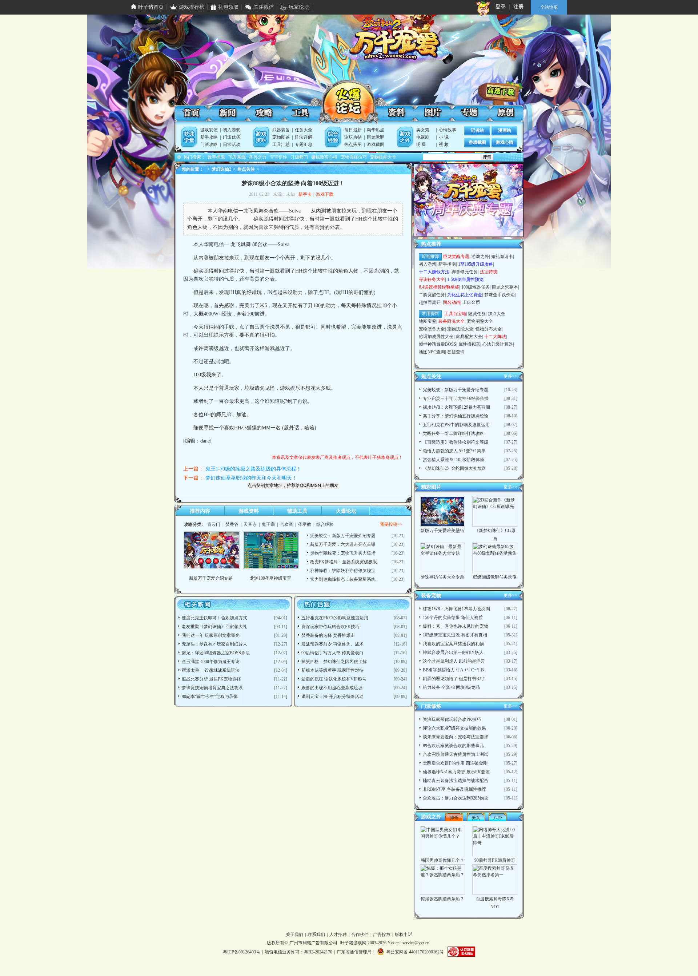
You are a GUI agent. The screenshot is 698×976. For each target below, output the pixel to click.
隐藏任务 (477, 313)
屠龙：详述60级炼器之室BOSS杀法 (216, 652)
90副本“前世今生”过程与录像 (210, 696)
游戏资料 (248, 511)
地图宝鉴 (427, 321)
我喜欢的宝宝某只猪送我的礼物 (453, 643)
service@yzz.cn (415, 942)
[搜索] (486, 157)
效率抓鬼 (216, 157)
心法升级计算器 (497, 344)
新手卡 (305, 194)
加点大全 (496, 313)
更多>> (510, 376)
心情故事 (447, 129)
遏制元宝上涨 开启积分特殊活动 (332, 696)
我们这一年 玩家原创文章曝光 (211, 635)
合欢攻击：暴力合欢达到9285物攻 (455, 798)
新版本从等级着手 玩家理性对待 (332, 670)
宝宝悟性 (278, 157)
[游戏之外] (405, 137)
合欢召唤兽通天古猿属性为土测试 (455, 754)
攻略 (263, 113)
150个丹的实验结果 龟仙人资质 (453, 617)
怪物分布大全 (489, 329)
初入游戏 (231, 129)
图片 (432, 113)
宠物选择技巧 (354, 157)
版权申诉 (403, 934)
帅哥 (454, 817)
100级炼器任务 (475, 287)
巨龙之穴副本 (505, 287)
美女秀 (422, 129)
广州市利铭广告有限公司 (313, 942)
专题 (468, 113)
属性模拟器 (469, 344)
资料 (396, 113)
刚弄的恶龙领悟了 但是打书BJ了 (454, 678)
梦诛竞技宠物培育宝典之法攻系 (212, 687)
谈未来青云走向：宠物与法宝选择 (455, 736)
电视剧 (422, 137)
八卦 (497, 817)
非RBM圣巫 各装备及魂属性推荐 (454, 789)
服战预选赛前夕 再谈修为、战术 (332, 644)
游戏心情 (504, 142)
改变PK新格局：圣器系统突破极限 (343, 561)
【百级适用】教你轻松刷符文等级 (455, 442)
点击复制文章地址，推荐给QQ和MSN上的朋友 (293, 485)
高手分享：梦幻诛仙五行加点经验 (455, 415)
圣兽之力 (257, 157)
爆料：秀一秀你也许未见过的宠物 (455, 626)
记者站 (477, 130)
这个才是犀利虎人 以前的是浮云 (454, 661)
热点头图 (353, 144)
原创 (504, 113)
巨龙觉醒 (375, 137)
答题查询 (456, 351)
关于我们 (294, 934)
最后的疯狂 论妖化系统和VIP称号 (333, 679)
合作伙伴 (360, 934)
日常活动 (231, 144)
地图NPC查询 (432, 351)
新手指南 (447, 264)
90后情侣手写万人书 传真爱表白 (332, 652)
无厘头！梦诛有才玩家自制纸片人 (214, 644)
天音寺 (250, 524)
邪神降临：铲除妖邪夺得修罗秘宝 (343, 570)
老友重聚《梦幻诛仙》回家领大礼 (214, 626)
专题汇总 (303, 144)
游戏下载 (324, 194)
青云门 (213, 524)
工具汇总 (281, 144)
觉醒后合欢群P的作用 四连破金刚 (455, 763)
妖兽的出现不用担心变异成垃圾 (331, 687)
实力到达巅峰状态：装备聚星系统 (343, 579)
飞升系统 (237, 157)
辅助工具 (297, 511)
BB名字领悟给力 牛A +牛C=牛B (453, 670)
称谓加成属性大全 (436, 336)
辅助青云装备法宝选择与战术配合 (455, 780)
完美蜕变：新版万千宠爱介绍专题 (343, 535)
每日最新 (353, 129)
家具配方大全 (469, 336)
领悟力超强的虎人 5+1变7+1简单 (454, 450)
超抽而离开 (430, 302)
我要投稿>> (391, 524)
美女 (476, 817)
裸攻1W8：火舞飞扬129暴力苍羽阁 (456, 407)
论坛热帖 (353, 137)
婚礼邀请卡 (502, 256)
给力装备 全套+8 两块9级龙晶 (451, 687)
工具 (299, 113)
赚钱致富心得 (324, 157)
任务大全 (303, 129)
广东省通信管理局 (354, 952)
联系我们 (316, 934)
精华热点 (375, 129)
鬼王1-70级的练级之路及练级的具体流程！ (253, 469)
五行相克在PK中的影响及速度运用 (334, 617)
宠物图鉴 (281, 137)
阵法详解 (303, 137)
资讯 (227, 113)
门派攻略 (209, 144)
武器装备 (281, 129)
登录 (501, 6)
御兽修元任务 (465, 271)
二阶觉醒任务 (432, 294)
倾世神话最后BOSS (437, 344)
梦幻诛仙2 (221, 169)
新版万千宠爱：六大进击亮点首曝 (343, 544)
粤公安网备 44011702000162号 (415, 952)
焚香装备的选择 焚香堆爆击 (328, 635)
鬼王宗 (268, 524)
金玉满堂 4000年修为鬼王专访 (211, 661)
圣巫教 (304, 524)
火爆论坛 (348, 103)
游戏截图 (375, 144)
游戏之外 (480, 256)
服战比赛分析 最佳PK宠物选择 (211, 679)
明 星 (421, 144)
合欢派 (286, 524)
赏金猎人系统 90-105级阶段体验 (453, 459)
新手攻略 (209, 137)
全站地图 (549, 7)
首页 (191, 113)
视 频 (444, 144)
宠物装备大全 (432, 329)
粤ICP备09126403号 (241, 952)
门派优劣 (231, 137)
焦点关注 (246, 169)
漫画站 (504, 130)
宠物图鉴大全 (480, 321)
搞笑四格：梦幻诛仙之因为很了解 (334, 661)
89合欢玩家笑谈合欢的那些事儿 (453, 745)
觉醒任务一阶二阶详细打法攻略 (453, 433)
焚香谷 (231, 524)
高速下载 (503, 91)
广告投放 (381, 934)
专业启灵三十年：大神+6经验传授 (456, 398)
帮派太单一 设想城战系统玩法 (211, 670)
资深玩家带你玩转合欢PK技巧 (330, 626)
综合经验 (325, 524)
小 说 (444, 137)
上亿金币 (471, 302)
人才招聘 (338, 934)
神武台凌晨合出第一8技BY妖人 (453, 652)
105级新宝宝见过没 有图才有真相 (455, 635)
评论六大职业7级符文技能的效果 (454, 728)
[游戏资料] (261, 137)
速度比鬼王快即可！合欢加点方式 (214, 617)
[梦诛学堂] (189, 137)
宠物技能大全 (383, 157)
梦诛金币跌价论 (499, 294)
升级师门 (299, 157)
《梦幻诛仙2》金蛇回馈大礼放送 (454, 468)
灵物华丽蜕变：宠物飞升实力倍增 (343, 553)
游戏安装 (209, 129)
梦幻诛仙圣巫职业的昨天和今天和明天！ (251, 478)
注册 (518, 6)
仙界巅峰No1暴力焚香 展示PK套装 (456, 771)
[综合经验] (333, 137)
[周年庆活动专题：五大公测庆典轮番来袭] (468, 235)
